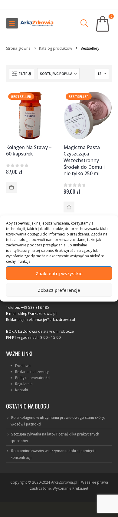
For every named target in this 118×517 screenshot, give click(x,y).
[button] (12, 23)
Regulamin (24, 383)
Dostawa (23, 365)
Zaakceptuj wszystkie (59, 273)
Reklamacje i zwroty (32, 371)
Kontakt (21, 389)
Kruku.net (80, 488)
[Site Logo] (37, 23)
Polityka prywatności (32, 377)
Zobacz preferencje (59, 290)
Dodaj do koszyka (11, 187)
